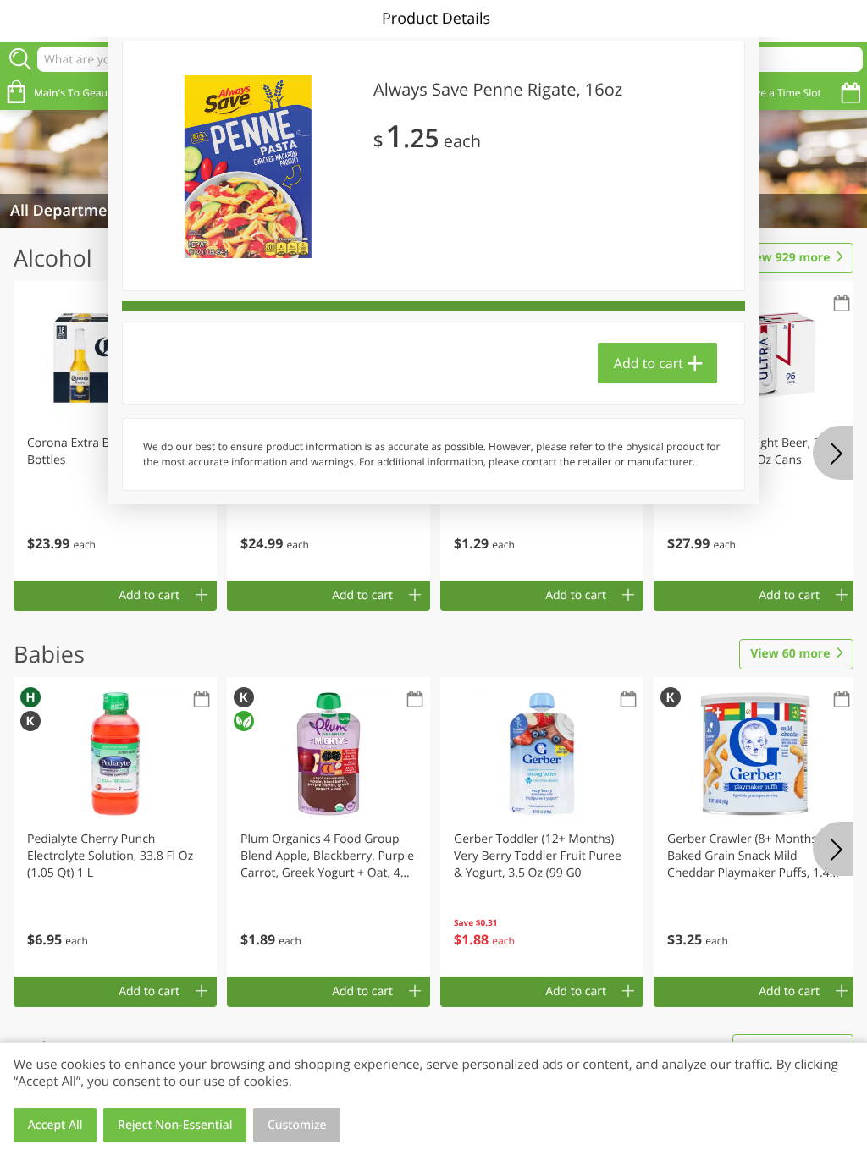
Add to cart (648, 363)
